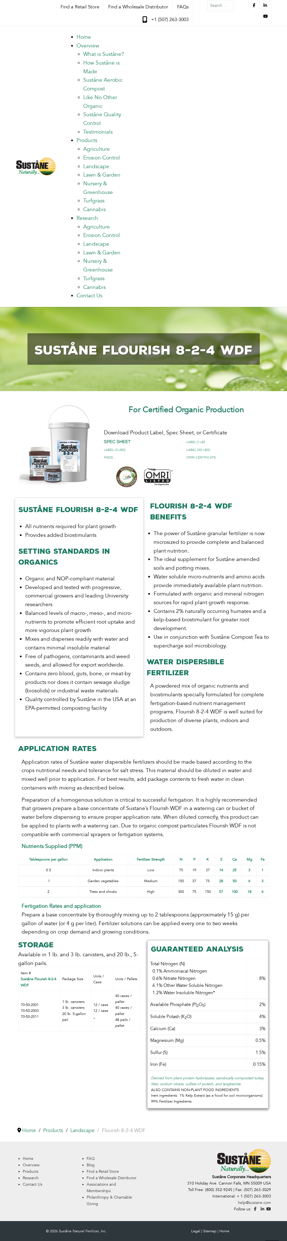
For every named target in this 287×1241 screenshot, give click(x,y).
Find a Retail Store (103, 1171)
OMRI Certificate (201, 457)
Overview (31, 1165)
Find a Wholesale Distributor (111, 1178)
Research (31, 1178)
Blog (91, 1165)
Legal (195, 1231)
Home (28, 1158)
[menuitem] (84, 37)
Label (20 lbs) (198, 450)
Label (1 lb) (195, 442)
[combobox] (220, 5)
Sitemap (209, 1231)
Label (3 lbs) (115, 450)
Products (30, 1171)
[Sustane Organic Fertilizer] (36, 166)
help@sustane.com (254, 1202)
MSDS (108, 457)
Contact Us (32, 1184)
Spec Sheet (117, 441)
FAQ (91, 1158)
